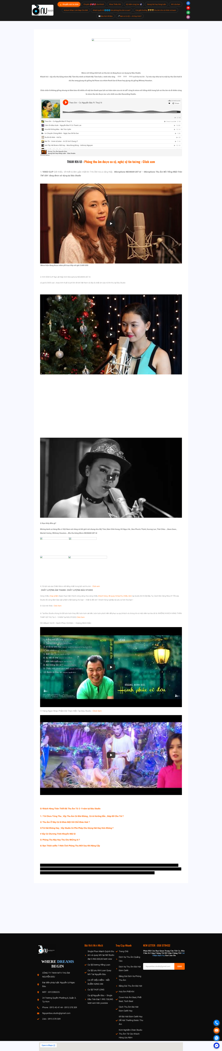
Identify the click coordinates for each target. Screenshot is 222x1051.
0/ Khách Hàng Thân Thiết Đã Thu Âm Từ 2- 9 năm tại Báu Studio (70, 808)
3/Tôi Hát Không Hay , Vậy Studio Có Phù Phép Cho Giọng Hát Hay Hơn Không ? (76, 828)
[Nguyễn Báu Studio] (42, 10)
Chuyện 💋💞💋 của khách (94, 4)
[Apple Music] (188, 17)
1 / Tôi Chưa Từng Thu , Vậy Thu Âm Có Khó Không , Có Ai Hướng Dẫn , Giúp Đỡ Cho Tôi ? (82, 816)
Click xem (96, 586)
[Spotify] (188, 12)
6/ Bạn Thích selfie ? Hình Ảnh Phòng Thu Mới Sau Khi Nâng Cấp (70, 845)
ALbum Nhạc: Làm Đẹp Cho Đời (76, 10)
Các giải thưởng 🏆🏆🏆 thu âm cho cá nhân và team (156, 10)
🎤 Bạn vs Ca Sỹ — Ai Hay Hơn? (129, 16)
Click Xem (57, 605)
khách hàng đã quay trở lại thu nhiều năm (115, 596)
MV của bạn (175, 4)
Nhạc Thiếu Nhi (115, 4)
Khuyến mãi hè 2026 (69, 4)
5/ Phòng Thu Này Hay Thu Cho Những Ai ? (60, 839)
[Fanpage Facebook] (188, 3)
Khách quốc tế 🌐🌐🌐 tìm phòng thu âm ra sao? (111, 10)
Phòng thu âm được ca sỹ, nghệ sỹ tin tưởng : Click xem (119, 161)
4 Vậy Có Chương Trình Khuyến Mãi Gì (58, 833)
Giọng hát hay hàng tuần (156, 4)
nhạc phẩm (54, 596)
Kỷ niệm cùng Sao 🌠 (134, 4)
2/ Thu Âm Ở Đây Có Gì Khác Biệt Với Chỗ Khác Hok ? (65, 822)
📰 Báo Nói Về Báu (105, 16)
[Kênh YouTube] (188, 8)
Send (179, 966)
